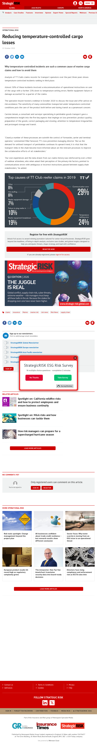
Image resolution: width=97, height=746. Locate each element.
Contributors (41, 711)
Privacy (71, 685)
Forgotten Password (23, 711)
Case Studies (19, 13)
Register (47, 488)
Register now (49, 249)
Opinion (48, 13)
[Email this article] (22, 57)
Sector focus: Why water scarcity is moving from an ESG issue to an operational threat (79, 537)
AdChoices (8, 688)
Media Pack (65, 711)
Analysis (8, 13)
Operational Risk (10, 30)
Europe (61, 8)
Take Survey (63, 377)
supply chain (65, 312)
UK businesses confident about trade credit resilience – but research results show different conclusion (48, 537)
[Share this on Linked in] (17, 57)
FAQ (70, 688)
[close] (92, 52)
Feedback (54, 711)
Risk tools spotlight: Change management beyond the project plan (16, 536)
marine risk (34, 312)
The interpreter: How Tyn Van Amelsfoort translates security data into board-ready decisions (48, 573)
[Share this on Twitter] (12, 57)
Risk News (54, 312)
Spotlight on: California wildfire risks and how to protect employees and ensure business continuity (39, 402)
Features (29, 13)
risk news (44, 312)
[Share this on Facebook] (7, 57)
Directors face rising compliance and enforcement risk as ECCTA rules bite (79, 572)
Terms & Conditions (45, 685)
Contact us (8, 685)
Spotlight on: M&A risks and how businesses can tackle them (37, 416)
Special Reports (71, 13)
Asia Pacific (36, 8)
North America (84, 8)
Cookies (41, 688)
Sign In (8, 711)
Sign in (62, 52)
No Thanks (34, 377)
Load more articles (32, 448)
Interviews (39, 13)
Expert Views (58, 13)
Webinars (83, 13)
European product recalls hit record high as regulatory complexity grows (16, 572)
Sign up (8, 369)
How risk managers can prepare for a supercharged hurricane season (39, 432)
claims (8, 312)
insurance (16, 312)
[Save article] (90, 57)
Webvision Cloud (54, 741)
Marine (25, 312)
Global (12, 8)
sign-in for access (63, 254)
